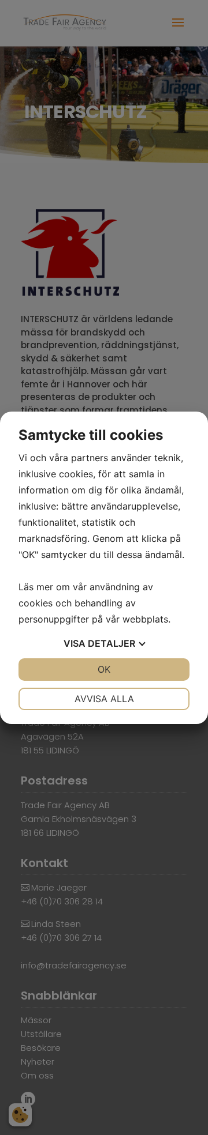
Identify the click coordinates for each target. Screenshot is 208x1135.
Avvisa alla (104, 698)
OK (104, 669)
